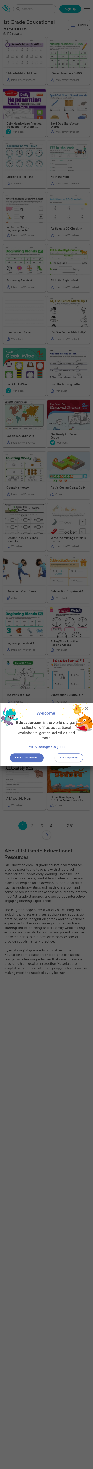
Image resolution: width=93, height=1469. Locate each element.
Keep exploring (69, 757)
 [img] (86, 708)
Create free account (26, 757)
